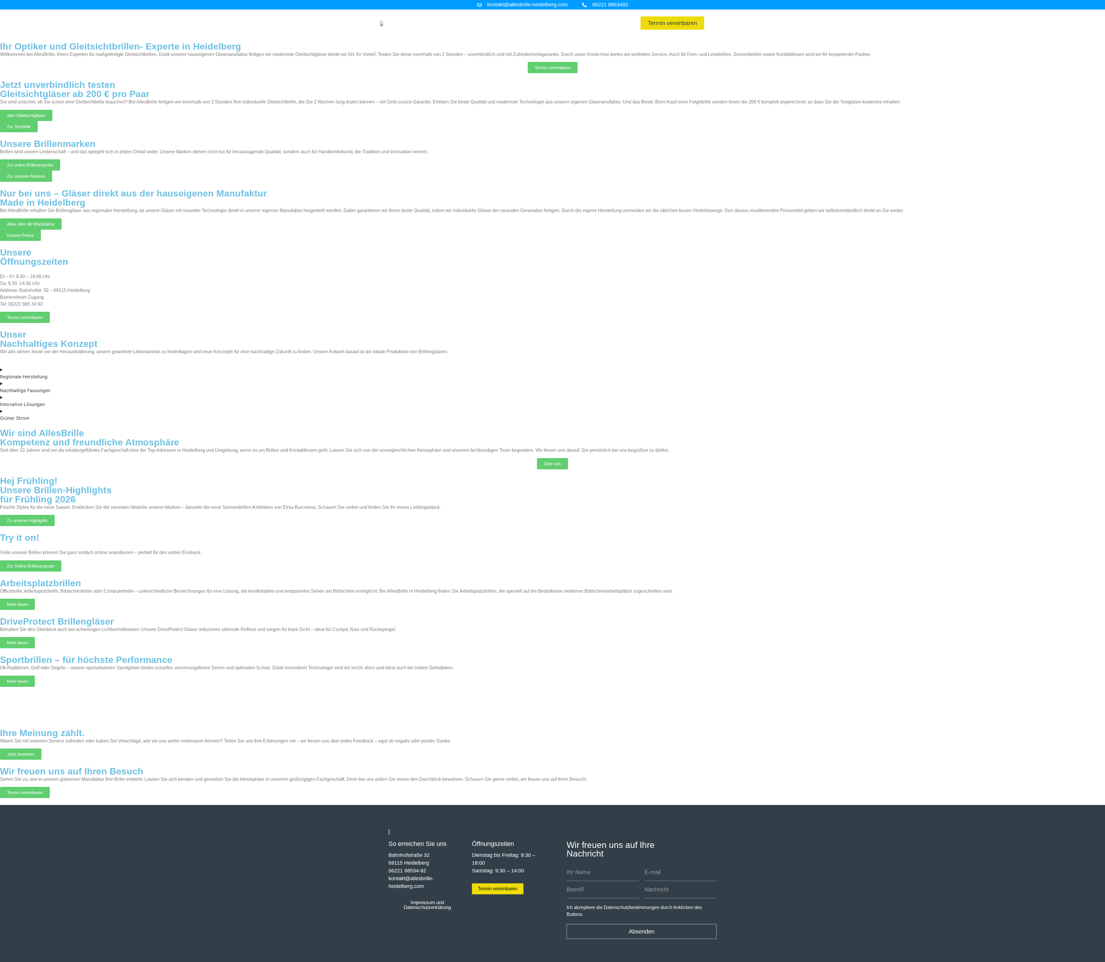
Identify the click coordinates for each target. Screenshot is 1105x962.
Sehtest (494, 16)
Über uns (612, 30)
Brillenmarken (530, 16)
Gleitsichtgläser (575, 16)
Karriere (614, 16)
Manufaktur (461, 16)
